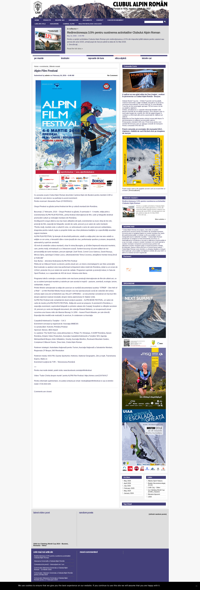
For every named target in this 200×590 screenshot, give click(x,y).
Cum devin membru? (115, 20)
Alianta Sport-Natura (155, 481)
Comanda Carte (130, 66)
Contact (99, 20)
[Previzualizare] (134, 190)
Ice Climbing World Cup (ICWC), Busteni (156, 491)
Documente (87, 20)
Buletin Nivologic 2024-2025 (90, 24)
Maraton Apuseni (154, 494)
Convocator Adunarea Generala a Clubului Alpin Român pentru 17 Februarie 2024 (51, 579)
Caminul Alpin (68, 24)
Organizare (73, 20)
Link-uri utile (40, 24)
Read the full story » (75, 49)
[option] (145, 270)
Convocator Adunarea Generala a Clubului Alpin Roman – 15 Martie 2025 (51, 568)
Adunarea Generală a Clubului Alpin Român (49, 561)
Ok (163, 585)
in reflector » (72, 29)
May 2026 (127, 481)
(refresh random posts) (158, 514)
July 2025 (127, 486)
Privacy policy (176, 585)
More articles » (160, 219)
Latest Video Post (41, 512)
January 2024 (129, 493)
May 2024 (127, 491)
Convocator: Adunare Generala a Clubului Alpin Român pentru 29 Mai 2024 (53, 574)
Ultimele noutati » (131, 198)
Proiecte (47, 20)
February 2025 (129, 488)
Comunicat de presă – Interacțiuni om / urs (49, 564)
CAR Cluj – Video (154, 487)
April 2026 (127, 483)
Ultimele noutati (54, 66)
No (167, 585)
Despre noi (59, 20)
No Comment (112, 75)
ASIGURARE (54, 24)
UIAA (150, 497)
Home (37, 20)
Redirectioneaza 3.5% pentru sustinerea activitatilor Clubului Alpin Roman (113, 32)
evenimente (44, 66)
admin (47, 75)
